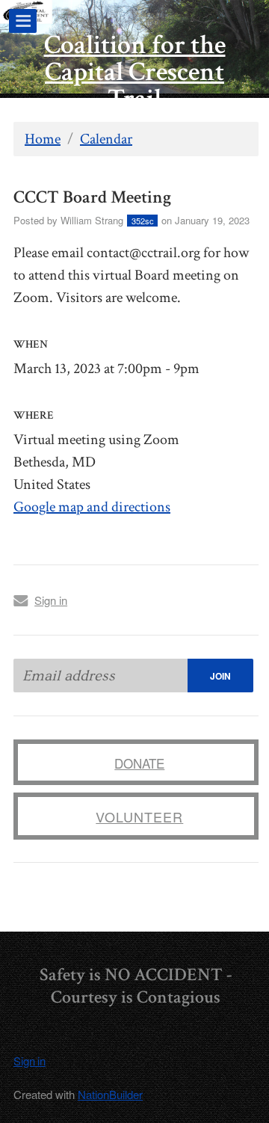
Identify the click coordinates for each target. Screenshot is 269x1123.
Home (43, 139)
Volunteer (139, 816)
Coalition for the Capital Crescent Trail (135, 72)
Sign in (50, 600)
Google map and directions (91, 507)
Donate (139, 763)
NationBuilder (110, 1094)
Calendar (106, 139)
